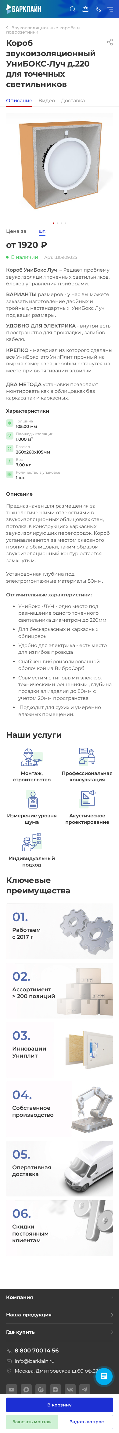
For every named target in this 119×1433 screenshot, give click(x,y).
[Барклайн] (23, 9)
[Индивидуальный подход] (32, 850)
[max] (26, 1389)
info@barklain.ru (35, 1361)
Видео (46, 100)
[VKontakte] (70, 1389)
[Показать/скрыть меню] (111, 9)
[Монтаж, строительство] (32, 765)
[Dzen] (55, 1389)
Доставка (73, 100)
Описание (19, 100)
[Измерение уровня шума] (32, 808)
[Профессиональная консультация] (87, 765)
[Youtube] (11, 1389)
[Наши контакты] (98, 9)
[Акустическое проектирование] (87, 808)
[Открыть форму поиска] (73, 9)
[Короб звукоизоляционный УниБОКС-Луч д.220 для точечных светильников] (59, 166)
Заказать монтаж (32, 1421)
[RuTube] (40, 1389)
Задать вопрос (87, 1421)
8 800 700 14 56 (37, 1350)
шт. (42, 231)
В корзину (59, 1405)
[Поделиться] (110, 42)
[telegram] (84, 1389)
